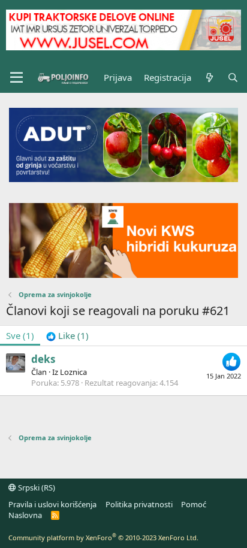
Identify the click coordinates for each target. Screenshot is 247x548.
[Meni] (16, 78)
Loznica (73, 372)
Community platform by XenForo (103, 537)
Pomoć (193, 504)
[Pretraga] (233, 77)
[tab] (67, 336)
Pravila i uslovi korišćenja (52, 504)
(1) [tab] (20, 335)
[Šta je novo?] (209, 77)
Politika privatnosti (139, 504)
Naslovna (25, 515)
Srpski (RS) (35, 487)
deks (43, 359)
